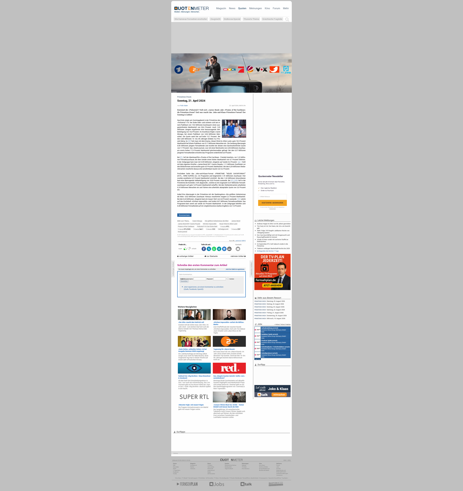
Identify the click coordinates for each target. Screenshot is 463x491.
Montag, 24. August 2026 (269, 304)
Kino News (178, 478)
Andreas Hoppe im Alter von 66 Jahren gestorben (273, 224)
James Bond (236, 221)
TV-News (210, 465)
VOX (239, 199)
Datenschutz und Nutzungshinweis (281, 471)
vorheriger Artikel (186, 256)
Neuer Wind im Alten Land (228, 224)
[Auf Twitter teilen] (208, 249)
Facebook (175, 472)
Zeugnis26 (215, 19)
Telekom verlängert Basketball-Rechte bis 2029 (273, 248)
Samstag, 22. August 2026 (269, 310)
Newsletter (176, 467)
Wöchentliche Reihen (230, 465)
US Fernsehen (209, 478)
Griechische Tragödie (272, 19)
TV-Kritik (244, 467)
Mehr (286, 8)
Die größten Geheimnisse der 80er (216, 221)
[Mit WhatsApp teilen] (214, 249)
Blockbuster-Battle (264, 470)
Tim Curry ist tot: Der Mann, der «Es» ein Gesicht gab (273, 227)
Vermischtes (211, 467)
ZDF (189, 141)
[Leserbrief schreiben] (238, 249)
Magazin (221, 8)
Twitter (175, 473)
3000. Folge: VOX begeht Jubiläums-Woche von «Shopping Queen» (273, 231)
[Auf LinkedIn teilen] (224, 249)
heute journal (182, 232)
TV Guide (232, 478)
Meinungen (255, 8)
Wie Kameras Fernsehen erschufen (191, 19)
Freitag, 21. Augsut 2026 (268, 313)
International (211, 470)
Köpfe (209, 472)
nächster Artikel (237, 256)
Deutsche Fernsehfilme (275, 478)
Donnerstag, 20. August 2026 (270, 316)
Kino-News (262, 465)
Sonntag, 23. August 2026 (269, 307)
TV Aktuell (184, 478)
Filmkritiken (201, 478)
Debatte (244, 465)
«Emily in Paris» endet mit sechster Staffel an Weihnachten (272, 240)
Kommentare (184, 215)
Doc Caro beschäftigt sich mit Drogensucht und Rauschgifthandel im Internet (273, 236)
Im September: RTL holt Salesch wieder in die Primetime (272, 245)
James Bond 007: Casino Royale (189, 224)
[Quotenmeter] (191, 9)
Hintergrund (193, 465)
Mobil (174, 468)
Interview (192, 468)
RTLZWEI (234, 180)
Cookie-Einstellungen (282, 473)
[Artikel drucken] (229, 249)
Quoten (242, 8)
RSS (174, 465)
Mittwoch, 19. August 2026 (269, 318)
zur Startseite (212, 256)
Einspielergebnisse (264, 468)
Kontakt (278, 468)
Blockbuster (238, 478)
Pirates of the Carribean (186, 226)
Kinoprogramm (263, 478)
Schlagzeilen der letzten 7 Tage (268, 251)
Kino (267, 8)
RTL (181, 157)
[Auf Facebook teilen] (203, 249)
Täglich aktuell (229, 468)
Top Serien (285, 478)
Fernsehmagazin (193, 478)
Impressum (279, 475)
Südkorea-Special (232, 19)
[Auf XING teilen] (219, 249)
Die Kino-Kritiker (263, 467)
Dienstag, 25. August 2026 (269, 301)
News (232, 8)
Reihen (192, 467)
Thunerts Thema (251, 19)
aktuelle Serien (255, 478)
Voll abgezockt (223, 229)
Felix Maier (184, 105)
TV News (216, 478)
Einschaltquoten (224, 478)
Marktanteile (228, 467)
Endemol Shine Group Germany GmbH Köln (273, 330)
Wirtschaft (210, 468)
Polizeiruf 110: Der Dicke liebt (207, 226)
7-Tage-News (176, 470)
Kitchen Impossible (209, 224)
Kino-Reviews (245, 468)
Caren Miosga (197, 221)
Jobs (277, 467)
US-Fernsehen (211, 473)
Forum (276, 8)
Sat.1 (240, 162)
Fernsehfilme (246, 478)
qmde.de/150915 (240, 241)
